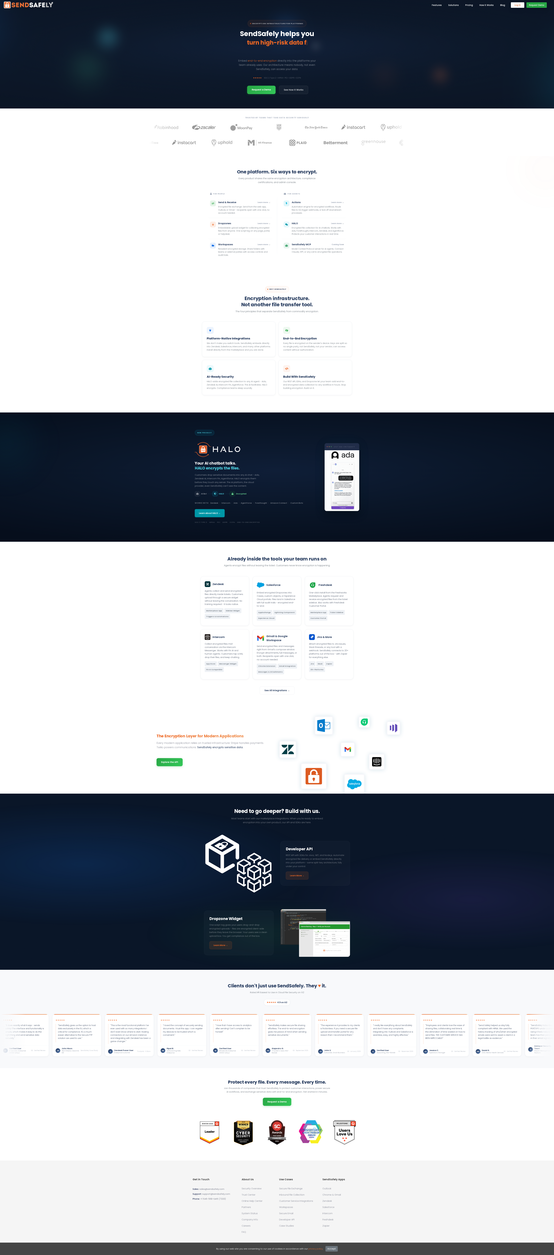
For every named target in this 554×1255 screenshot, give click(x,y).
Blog (502, 5)
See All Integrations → (277, 690)
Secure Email (286, 1213)
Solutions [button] (453, 5)
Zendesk (327, 1201)
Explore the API (169, 762)
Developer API (286, 1219)
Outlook (326, 1188)
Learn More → (297, 875)
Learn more (263, 202)
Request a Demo (277, 1101)
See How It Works (293, 89)
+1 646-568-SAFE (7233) (213, 1198)
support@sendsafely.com (216, 1193)
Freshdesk (327, 1219)
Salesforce (328, 1207)
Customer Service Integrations (296, 1201)
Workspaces (286, 1207)
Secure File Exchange (291, 1188)
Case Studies (286, 1225)
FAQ (244, 1232)
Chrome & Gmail (331, 1194)
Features (437, 5)
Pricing (469, 5)
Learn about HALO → (209, 513)
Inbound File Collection (292, 1194)
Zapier (326, 1225)
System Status (250, 1213)
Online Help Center (252, 1201)
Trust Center (248, 1194)
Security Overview (252, 1188)
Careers (246, 1225)
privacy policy (315, 1248)
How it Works (486, 5)
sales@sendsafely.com (211, 1189)
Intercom (327, 1213)
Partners (246, 1207)
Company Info (250, 1219)
